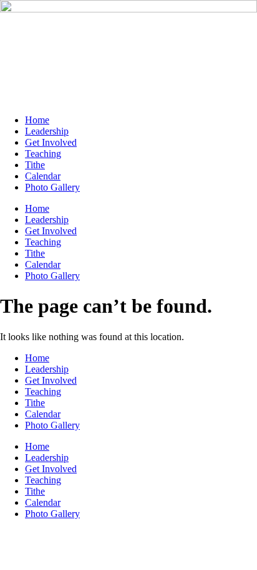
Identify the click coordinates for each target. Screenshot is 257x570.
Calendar (43, 176)
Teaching (43, 153)
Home (37, 120)
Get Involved (51, 142)
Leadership (47, 131)
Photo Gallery (52, 187)
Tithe (35, 164)
